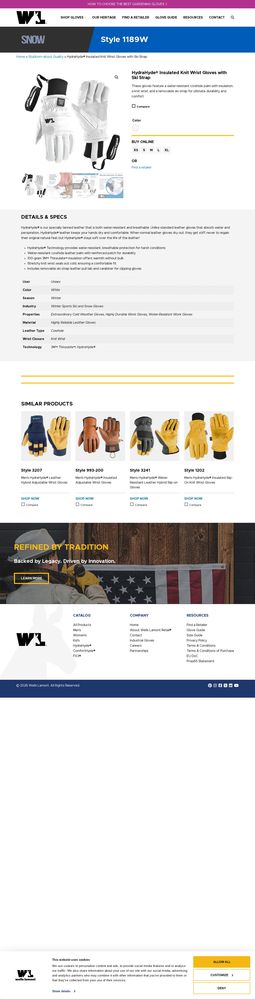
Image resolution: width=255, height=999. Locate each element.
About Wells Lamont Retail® (151, 630)
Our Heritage (104, 17)
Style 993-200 (89, 470)
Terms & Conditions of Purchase (210, 650)
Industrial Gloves (142, 640)
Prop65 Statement (200, 661)
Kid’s (76, 640)
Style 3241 (140, 470)
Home (20, 56)
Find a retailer (142, 167)
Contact (217, 17)
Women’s (80, 635)
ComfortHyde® (84, 650)
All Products (82, 625)
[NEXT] (119, 185)
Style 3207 (31, 470)
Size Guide (195, 635)
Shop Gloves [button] (72, 17)
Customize (219, 975)
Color (136, 120)
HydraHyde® (82, 645)
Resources (193, 17)
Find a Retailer (135, 17)
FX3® (77, 656)
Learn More (31, 578)
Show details (61, 991)
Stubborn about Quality (46, 56)
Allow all (221, 962)
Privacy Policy (197, 640)
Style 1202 (194, 470)
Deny (222, 988)
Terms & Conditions (201, 645)
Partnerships (139, 650)
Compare (143, 106)
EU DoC (192, 656)
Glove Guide (166, 17)
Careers (136, 645)
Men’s (77, 630)
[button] (116, 77)
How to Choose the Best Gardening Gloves (126, 4)
